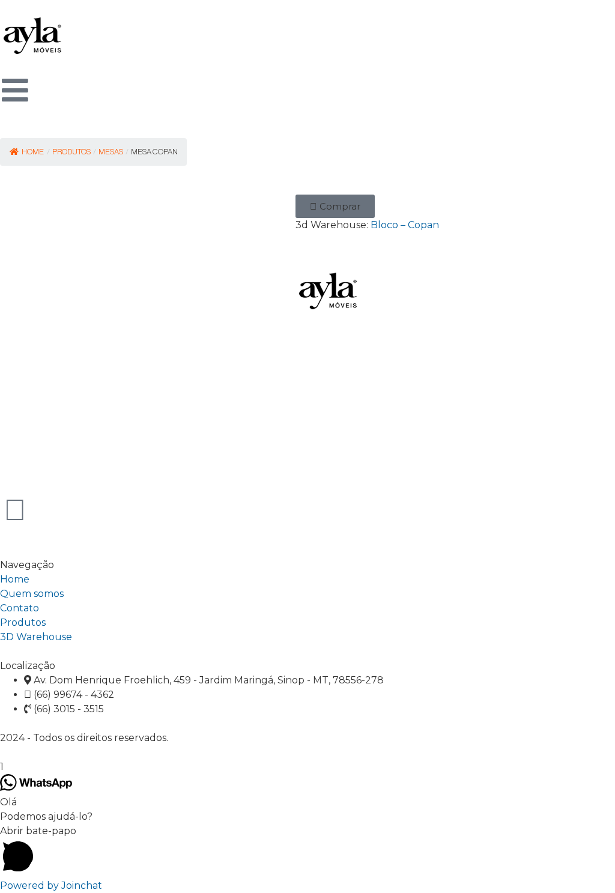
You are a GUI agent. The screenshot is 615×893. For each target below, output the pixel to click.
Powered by (51, 885)
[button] (335, 206)
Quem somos (32, 593)
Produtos (23, 622)
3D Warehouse (36, 637)
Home (33, 152)
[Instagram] (15, 510)
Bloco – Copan (405, 225)
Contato (19, 608)
